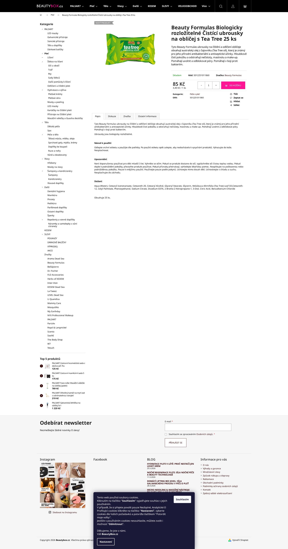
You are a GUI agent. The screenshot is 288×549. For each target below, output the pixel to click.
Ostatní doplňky (55, 211)
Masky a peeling (55, 102)
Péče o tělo (52, 134)
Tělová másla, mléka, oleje (61, 138)
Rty (49, 73)
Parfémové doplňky (57, 207)
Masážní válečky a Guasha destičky (65, 118)
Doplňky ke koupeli (57, 146)
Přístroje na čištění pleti (59, 114)
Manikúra (52, 195)
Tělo (46, 122)
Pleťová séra (54, 97)
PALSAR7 (48, 29)
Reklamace (208, 479)
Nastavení (106, 541)
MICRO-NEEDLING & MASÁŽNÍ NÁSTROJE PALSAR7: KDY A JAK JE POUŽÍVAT (168, 491)
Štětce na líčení (55, 61)
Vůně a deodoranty (57, 154)
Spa (49, 130)
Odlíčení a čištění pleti (58, 85)
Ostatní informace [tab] (147, 116)
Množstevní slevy (211, 472)
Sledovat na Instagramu (65, 512)
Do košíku (235, 85)
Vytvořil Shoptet (240, 540)
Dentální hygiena (56, 191)
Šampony (53, 174)
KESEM (47, 230)
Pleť (46, 53)
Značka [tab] (127, 116)
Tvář (50, 69)
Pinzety (51, 199)
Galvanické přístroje (57, 37)
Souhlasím (182, 499)
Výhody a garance (212, 468)
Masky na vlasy (55, 166)
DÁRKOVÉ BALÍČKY (56, 242)
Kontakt (207, 489)
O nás (206, 465)
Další (46, 187)
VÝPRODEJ (52, 246)
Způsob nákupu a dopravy (216, 475)
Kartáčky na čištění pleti (59, 110)
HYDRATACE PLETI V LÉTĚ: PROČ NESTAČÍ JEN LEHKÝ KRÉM (170, 465)
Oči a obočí (53, 65)
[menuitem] (77, 6)
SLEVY (47, 234)
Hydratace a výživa (56, 89)
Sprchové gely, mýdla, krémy (62, 142)
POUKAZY (52, 238)
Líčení (50, 57)
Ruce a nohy (54, 150)
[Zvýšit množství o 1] (216, 85)
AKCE (50, 250)
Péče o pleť (195, 94)
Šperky (50, 215)
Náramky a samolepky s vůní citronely (62, 225)
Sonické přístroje (55, 41)
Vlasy (47, 158)
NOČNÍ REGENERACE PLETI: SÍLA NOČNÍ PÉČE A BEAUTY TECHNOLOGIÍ (170, 473)
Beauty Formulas (233, 75)
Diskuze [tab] (112, 116)
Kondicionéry (55, 179)
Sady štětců (54, 77)
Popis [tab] (98, 116)
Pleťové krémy (55, 94)
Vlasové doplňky (55, 183)
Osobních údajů (204, 434)
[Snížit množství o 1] (201, 85)
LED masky (52, 33)
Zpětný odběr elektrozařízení (217, 493)
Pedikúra (51, 203)
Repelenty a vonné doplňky (61, 219)
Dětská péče (53, 126)
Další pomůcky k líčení (59, 81)
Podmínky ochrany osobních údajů (220, 486)
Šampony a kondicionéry (59, 171)
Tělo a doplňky (54, 45)
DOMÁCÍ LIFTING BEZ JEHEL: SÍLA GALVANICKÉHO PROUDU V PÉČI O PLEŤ (168, 482)
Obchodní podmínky (213, 482)
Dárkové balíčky (55, 49)
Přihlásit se (175, 442)
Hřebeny (51, 162)
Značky (47, 254)
